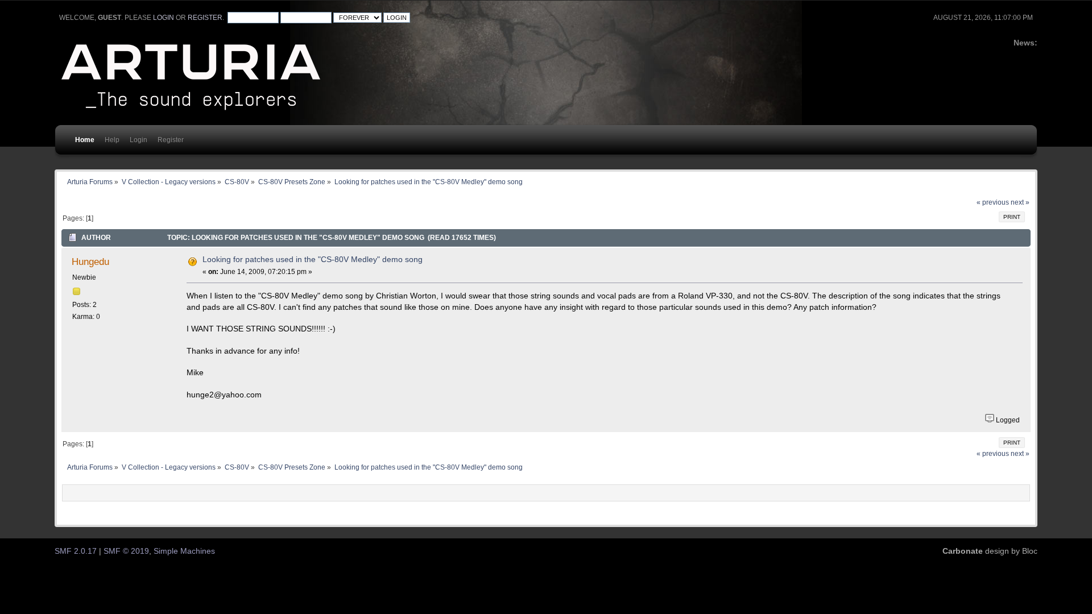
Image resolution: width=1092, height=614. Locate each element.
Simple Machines (184, 551)
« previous (993, 202)
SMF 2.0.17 (76, 551)
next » (1020, 202)
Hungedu (90, 261)
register (205, 18)
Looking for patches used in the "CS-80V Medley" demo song (312, 259)
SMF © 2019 (126, 551)
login (163, 18)
